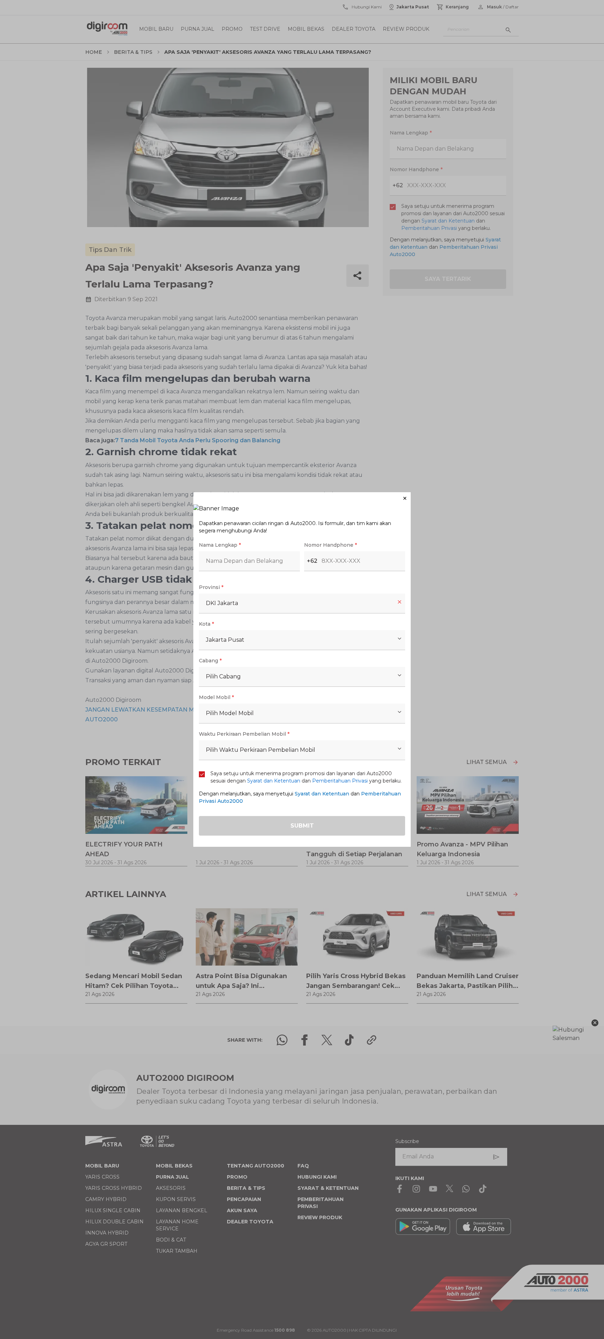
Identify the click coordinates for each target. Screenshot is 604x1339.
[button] (302, 498)
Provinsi (211, 587)
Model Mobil (216, 697)
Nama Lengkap (220, 545)
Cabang (210, 660)
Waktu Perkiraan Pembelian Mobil (244, 734)
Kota (206, 624)
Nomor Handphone (330, 545)
